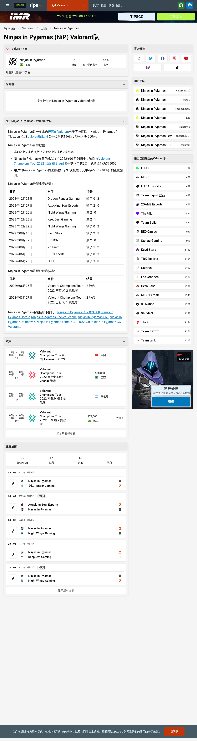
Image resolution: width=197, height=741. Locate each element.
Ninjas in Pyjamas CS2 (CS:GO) (78, 312)
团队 (119, 5)
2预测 (41, 496)
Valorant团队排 (38, 136)
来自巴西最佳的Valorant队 (150, 158)
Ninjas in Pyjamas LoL (93, 317)
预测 (104, 5)
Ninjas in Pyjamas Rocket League (54, 317)
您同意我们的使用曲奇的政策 (141, 731)
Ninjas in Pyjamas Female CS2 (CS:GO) (63, 322)
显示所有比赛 (66, 590)
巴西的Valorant (58, 131)
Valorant (17, 48)
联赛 (111, 5)
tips (36, 5)
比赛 (96, 5)
